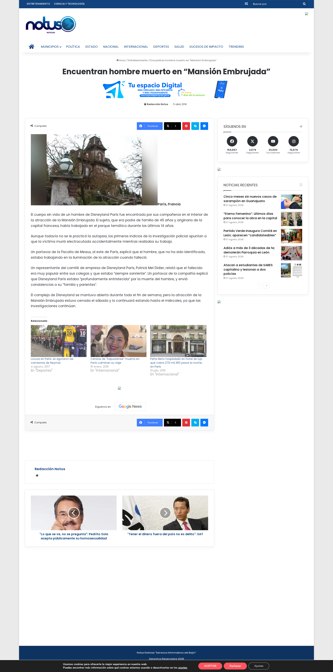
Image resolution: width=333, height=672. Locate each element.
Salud (179, 46)
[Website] (37, 475)
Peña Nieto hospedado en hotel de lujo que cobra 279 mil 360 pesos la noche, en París (176, 363)
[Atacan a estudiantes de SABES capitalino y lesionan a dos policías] (291, 270)
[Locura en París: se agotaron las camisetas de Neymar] (59, 341)
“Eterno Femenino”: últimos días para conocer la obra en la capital (250, 215)
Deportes (161, 46)
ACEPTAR (210, 666)
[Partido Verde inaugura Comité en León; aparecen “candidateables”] (291, 236)
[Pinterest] (186, 126)
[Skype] (195, 126)
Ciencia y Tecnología (69, 4)
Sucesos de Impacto (206, 46)
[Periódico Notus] (51, 24)
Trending (236, 46)
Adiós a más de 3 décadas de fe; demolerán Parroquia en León (249, 250)
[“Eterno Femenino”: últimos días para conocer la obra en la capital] (291, 219)
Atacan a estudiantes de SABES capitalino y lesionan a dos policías (248, 269)
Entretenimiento (38, 4)
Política (73, 46)
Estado (91, 46)
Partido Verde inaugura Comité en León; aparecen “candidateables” (250, 233)
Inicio (122, 60)
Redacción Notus (157, 104)
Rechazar (235, 666)
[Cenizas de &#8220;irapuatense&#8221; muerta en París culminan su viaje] (118, 341)
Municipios (50, 46)
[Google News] (130, 406)
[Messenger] (204, 126)
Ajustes (258, 666)
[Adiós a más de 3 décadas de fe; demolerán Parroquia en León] (291, 253)
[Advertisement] (119, 445)
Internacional (136, 46)
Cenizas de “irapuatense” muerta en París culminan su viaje (115, 361)
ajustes (182, 667)
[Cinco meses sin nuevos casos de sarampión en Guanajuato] (291, 202)
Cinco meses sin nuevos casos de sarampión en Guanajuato (250, 198)
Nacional (111, 46)
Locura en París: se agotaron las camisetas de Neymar (52, 361)
